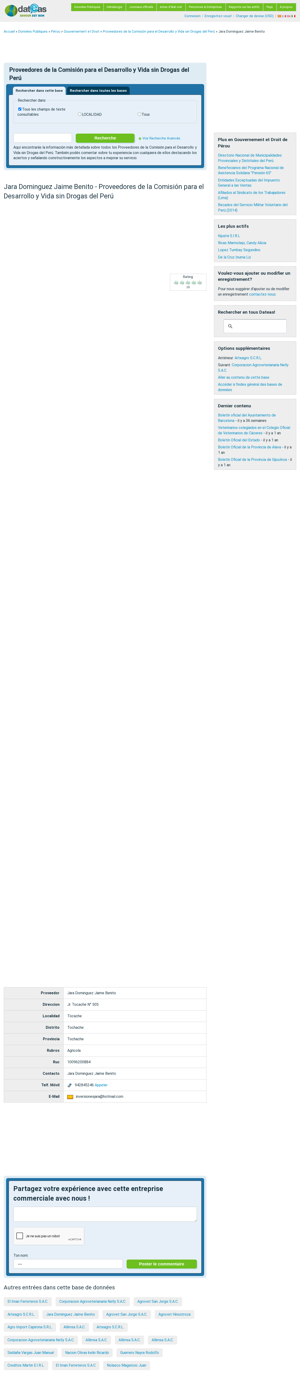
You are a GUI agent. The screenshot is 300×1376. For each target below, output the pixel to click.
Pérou (55, 32)
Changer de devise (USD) (255, 16)
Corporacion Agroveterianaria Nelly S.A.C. (92, 1301)
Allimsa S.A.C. (74, 1327)
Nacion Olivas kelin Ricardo (87, 1352)
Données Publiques (87, 7)
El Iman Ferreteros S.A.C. (28, 1301)
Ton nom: (20, 1255)
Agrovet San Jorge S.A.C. (157, 1301)
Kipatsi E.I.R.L (229, 236)
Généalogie (114, 7)
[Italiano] (294, 16)
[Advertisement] (144, 48)
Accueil (9, 32)
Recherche (105, 138)
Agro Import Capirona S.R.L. (30, 1327)
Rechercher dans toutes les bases (98, 91)
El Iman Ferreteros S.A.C (76, 1365)
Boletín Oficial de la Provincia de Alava (249, 447)
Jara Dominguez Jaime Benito (70, 1314)
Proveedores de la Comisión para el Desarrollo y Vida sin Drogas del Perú (159, 32)
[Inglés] (289, 16)
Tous (146, 114)
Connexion (192, 16)
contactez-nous (262, 294)
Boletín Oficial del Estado (239, 440)
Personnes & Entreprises (205, 7)
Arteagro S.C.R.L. (21, 1314)
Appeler (101, 1085)
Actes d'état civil (171, 7)
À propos (286, 7)
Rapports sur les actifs (244, 7)
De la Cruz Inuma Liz (234, 257)
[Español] (280, 16)
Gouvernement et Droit (81, 32)
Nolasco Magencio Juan (126, 1365)
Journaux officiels (141, 7)
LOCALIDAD (92, 114)
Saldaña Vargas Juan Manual (31, 1352)
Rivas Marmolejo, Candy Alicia (242, 243)
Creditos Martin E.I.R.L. (26, 1365)
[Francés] (284, 16)
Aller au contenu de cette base (243, 377)
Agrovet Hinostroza (174, 1314)
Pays (269, 7)
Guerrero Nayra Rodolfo (139, 1352)
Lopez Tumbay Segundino (239, 250)
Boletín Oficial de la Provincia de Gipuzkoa (252, 459)
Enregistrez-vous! (218, 16)
